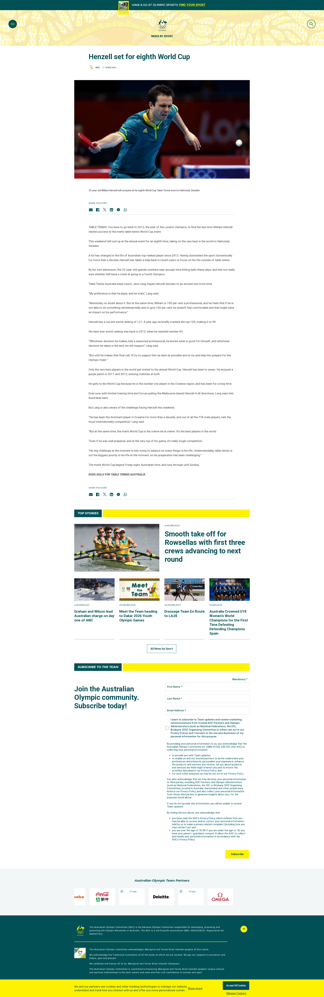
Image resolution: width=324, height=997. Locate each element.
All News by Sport (162, 648)
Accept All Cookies (236, 985)
